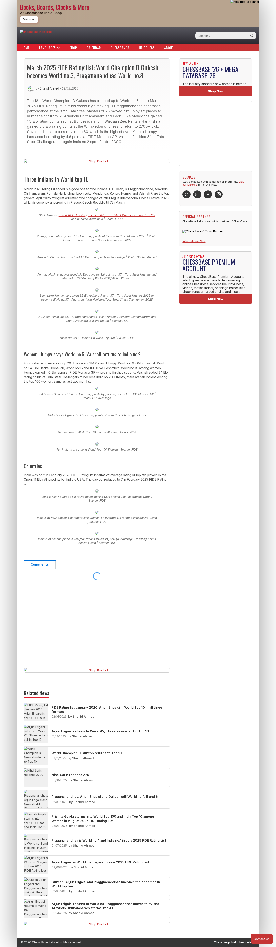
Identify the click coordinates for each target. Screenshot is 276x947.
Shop (73, 47)
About (169, 47)
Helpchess (147, 47)
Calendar (94, 47)
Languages (47, 47)
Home (25, 47)
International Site (193, 241)
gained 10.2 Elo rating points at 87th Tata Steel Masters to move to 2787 (106, 215)
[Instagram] (219, 194)
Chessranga (120, 47)
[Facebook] (208, 194)
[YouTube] (197, 194)
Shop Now (215, 91)
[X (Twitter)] (186, 194)
